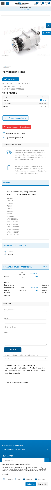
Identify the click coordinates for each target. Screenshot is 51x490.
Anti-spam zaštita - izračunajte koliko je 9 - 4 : (21, 355)
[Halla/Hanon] (6, 67)
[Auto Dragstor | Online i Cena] (21, 3)
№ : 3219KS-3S (22, 274)
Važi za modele (11, 79)
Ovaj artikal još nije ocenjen (17, 382)
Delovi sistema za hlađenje (16, 84)
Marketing (41, 479)
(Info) (44, 100)
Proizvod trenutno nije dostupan (17, 127)
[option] (25, 40)
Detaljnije (5, 474)
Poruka (6, 332)
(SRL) (6, 276)
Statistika (29, 479)
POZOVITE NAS (16, 8)
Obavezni (9, 479)
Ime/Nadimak (9, 310)
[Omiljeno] (41, 4)
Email (6, 318)
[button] (7, 3)
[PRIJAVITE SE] (25, 461)
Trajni (19, 479)
